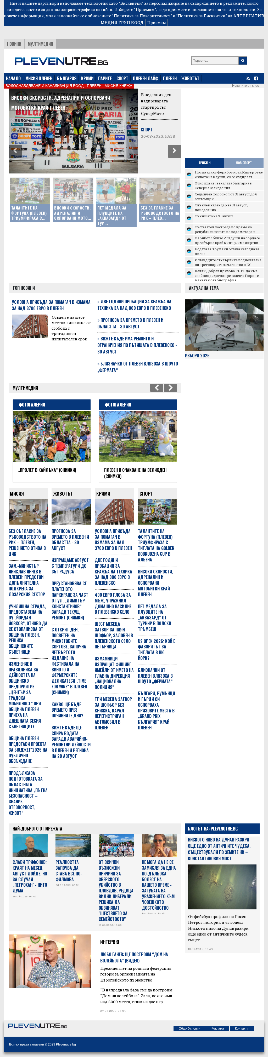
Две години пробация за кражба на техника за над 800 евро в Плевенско (134, 304)
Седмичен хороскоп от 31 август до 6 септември (226, 196)
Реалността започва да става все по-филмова (68, 870)
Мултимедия (40, 44)
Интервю (109, 941)
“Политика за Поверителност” (142, 16)
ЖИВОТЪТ (190, 78)
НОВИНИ (14, 44)
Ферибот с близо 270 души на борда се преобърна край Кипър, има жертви (227, 240)
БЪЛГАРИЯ (66, 78)
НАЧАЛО (13, 78)
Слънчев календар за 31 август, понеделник (221, 207)
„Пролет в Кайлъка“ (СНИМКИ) (47, 470)
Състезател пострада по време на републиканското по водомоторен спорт (225, 231)
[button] (15, 151)
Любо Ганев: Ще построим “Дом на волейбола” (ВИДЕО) (134, 957)
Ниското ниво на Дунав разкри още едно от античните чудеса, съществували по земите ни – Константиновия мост (219, 849)
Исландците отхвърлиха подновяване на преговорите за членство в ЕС (228, 262)
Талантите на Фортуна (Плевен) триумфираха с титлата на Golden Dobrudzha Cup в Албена (156, 545)
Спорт (147, 129)
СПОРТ (122, 78)
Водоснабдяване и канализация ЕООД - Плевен (53, 86)
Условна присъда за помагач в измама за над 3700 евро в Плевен (51, 305)
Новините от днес (245, 86)
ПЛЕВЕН (170, 78)
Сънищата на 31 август (214, 215)
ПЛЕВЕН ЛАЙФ (145, 78)
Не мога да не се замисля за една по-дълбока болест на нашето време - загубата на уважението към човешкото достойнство (159, 885)
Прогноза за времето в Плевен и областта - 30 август (130, 323)
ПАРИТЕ (105, 78)
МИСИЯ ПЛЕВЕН (38, 78)
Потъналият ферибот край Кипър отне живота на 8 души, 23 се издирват (229, 174)
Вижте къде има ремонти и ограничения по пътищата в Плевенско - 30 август (137, 345)
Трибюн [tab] (204, 162)
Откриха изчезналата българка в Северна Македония (223, 185)
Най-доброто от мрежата (37, 829)
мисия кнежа (118, 86)
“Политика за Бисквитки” (201, 16)
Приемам (156, 22)
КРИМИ (87, 78)
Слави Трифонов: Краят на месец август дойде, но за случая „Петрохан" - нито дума (30, 876)
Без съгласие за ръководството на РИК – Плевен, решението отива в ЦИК (27, 542)
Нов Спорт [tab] (244, 162)
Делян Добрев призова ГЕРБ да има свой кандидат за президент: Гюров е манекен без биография (227, 275)
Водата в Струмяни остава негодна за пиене (227, 251)
